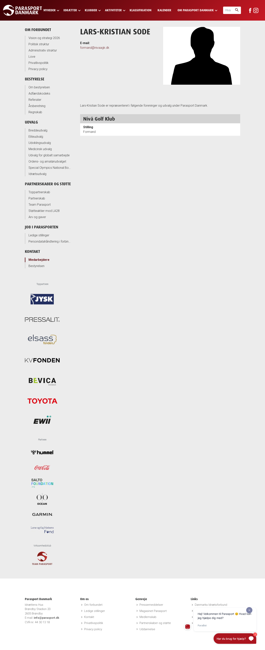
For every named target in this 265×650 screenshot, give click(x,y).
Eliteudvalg (36, 136)
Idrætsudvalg (37, 174)
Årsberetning (37, 106)
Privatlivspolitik (38, 63)
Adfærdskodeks (39, 93)
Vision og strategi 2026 (44, 38)
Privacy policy (38, 69)
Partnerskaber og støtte (48, 183)
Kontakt (32, 251)
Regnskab (35, 112)
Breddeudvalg (38, 130)
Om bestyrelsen (39, 87)
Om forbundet (38, 29)
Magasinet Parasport (153, 611)
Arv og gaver (37, 217)
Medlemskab (147, 617)
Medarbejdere (39, 260)
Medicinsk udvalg (40, 149)
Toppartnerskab (39, 192)
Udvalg (31, 122)
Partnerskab (37, 198)
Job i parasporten (41, 226)
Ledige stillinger (39, 235)
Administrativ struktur (43, 50)
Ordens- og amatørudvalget (47, 161)
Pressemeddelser (151, 604)
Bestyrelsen (36, 266)
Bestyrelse (34, 79)
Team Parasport (40, 204)
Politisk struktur (39, 44)
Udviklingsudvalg (40, 143)
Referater (35, 100)
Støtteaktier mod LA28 (44, 211)
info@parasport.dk (46, 618)
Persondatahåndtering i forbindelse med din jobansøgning (50, 241)
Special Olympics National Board (50, 168)
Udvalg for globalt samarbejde (49, 155)
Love (32, 56)
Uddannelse (147, 629)
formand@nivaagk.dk (94, 48)
